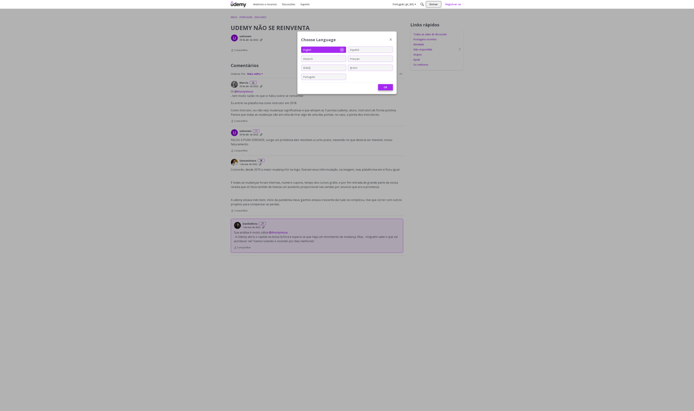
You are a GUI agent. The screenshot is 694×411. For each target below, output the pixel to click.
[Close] (391, 39)
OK (385, 87)
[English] (238, 4)
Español (354, 49)
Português (309, 76)
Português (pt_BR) (403, 4)
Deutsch (308, 58)
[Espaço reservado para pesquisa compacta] (422, 4)
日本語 (307, 67)
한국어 (353, 67)
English (307, 49)
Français (355, 58)
